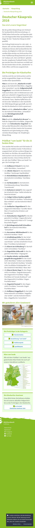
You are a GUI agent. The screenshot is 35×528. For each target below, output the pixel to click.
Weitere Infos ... (17, 524)
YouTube (8, 436)
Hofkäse (6, 3)
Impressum (7, 430)
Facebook (9, 434)
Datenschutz (7, 428)
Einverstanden (28, 524)
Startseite (6, 9)
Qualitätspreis (18, 346)
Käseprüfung (15, 9)
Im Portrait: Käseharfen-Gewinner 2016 (17, 407)
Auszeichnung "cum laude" (18, 338)
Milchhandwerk (8, 1)
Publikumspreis (18, 342)
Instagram (9, 432)
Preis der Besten (18, 335)
